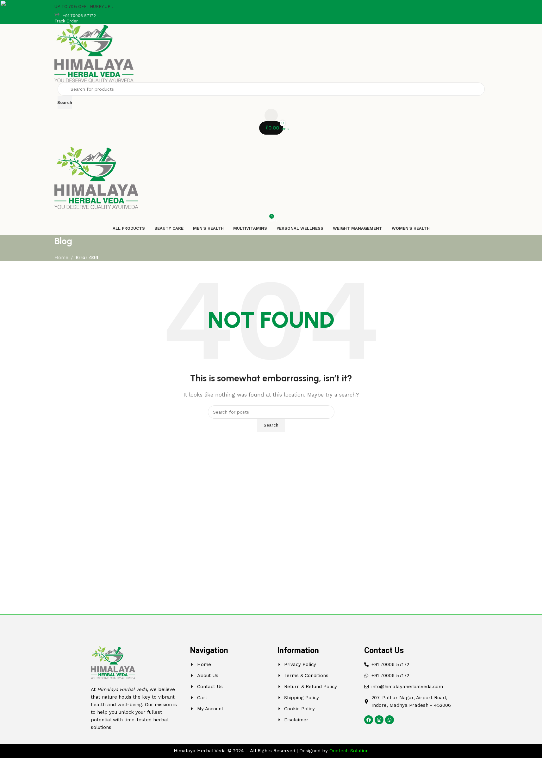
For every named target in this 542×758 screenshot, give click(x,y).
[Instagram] (379, 719)
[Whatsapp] (389, 719)
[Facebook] (368, 719)
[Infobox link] (271, 16)
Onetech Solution (349, 751)
